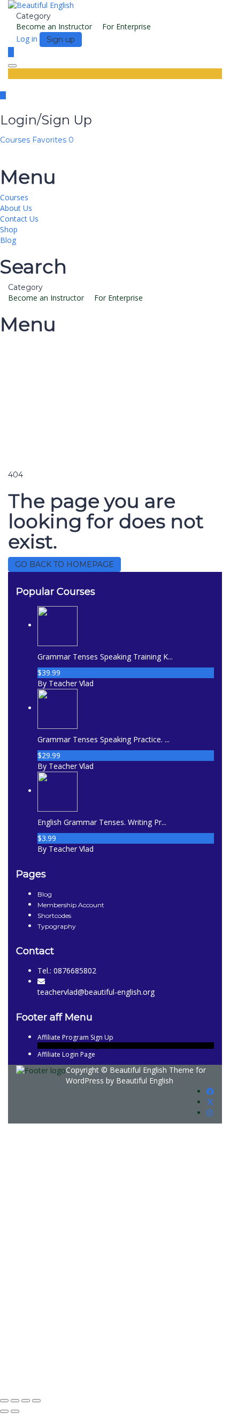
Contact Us (19, 219)
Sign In (85, 1376)
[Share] (25, 1400)
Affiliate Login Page (66, 1054)
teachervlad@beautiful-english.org (96, 992)
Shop (9, 229)
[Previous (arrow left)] (4, 1411)
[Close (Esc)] (36, 1400)
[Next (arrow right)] (15, 1411)
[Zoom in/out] (4, 1400)
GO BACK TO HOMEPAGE (64, 564)
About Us (16, 208)
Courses (16, 140)
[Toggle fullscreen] (15, 1400)
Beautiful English (138, 1070)
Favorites (53, 140)
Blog (8, 240)
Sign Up (60, 1376)
